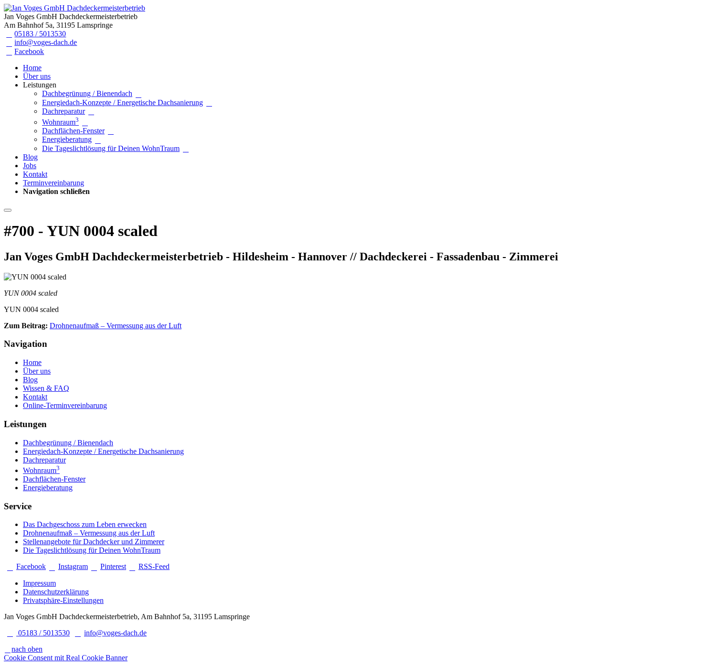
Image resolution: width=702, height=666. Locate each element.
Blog (30, 157)
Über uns (37, 76)
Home (32, 68)
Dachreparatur (63, 111)
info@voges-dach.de (45, 42)
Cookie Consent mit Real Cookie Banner (66, 658)
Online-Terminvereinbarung (65, 405)
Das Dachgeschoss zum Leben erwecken (85, 524)
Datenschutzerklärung (56, 592)
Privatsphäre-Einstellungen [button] (63, 600)
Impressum (39, 583)
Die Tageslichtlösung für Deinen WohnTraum (111, 148)
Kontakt (35, 174)
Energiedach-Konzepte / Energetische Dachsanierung (122, 102)
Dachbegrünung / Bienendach (87, 93)
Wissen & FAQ (46, 388)
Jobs (29, 165)
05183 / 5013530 (40, 34)
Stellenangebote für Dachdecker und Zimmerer (93, 541)
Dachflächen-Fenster (73, 131)
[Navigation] (7, 210)
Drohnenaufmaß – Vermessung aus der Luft (115, 326)
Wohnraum (60, 122)
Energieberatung (67, 139)
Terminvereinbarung (53, 183)
